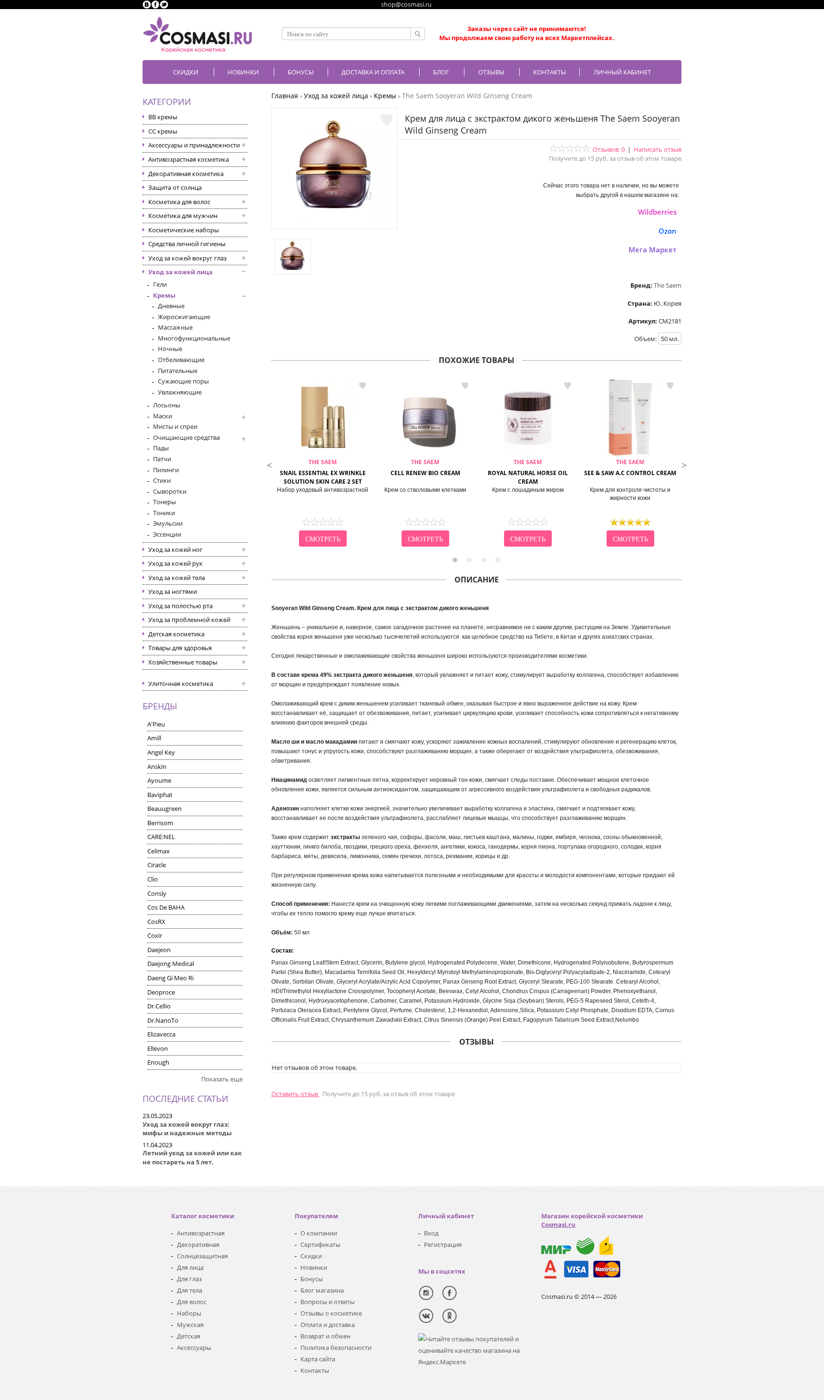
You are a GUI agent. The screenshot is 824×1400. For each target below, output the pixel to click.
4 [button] (498, 560)
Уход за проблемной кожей (189, 619)
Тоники (164, 512)
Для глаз (189, 1279)
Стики (162, 480)
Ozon (668, 231)
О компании (318, 1233)
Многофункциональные (194, 338)
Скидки (185, 72)
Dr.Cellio (159, 1006)
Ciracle (156, 865)
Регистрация (443, 1244)
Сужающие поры (183, 381)
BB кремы (162, 117)
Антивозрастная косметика (188, 159)
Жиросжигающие (184, 316)
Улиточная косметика (180, 683)
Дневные (171, 305)
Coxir (154, 935)
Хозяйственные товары (182, 662)
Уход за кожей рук (175, 563)
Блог (441, 72)
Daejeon (159, 949)
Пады (161, 448)
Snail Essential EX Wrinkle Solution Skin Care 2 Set (323, 472)
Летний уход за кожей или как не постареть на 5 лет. (192, 1157)
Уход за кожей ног (175, 549)
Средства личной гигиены (187, 243)
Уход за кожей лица (180, 272)
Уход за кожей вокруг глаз (187, 258)
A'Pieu (156, 724)
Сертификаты (320, 1244)
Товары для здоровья (180, 647)
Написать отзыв (657, 149)
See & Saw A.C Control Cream (630, 467)
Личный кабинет (622, 72)
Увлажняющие (180, 392)
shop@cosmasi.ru (406, 4)
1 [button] (455, 560)
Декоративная (198, 1244)
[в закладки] (387, 120)
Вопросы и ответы (327, 1301)
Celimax (158, 851)
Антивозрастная (201, 1233)
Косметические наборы (183, 230)
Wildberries (657, 212)
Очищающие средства (186, 437)
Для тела (189, 1290)
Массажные (175, 327)
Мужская (190, 1324)
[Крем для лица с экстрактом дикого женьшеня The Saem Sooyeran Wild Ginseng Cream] (334, 219)
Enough (158, 1062)
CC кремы (162, 131)
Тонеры (164, 502)
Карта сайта (317, 1359)
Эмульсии (168, 523)
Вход (431, 1233)
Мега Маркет (652, 249)
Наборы (189, 1313)
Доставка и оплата (372, 72)
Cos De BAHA (166, 907)
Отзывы (491, 72)
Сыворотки (169, 491)
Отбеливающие (181, 359)
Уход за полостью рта (180, 605)
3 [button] (483, 560)
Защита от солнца (175, 187)
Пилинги (166, 470)
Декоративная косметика (186, 173)
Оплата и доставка (327, 1324)
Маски (162, 416)
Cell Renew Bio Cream (425, 467)
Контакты (549, 72)
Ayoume (159, 780)
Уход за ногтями (172, 591)
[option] (322, 464)
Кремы (164, 295)
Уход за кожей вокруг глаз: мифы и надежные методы (187, 1129)
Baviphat (160, 794)
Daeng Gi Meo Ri (170, 978)
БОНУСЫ (301, 72)
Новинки (243, 72)
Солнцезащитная (202, 1256)
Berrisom (160, 823)
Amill (154, 738)
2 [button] (469, 560)
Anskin (156, 766)
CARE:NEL (161, 836)
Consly (156, 893)
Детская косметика (176, 634)
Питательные (177, 370)
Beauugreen (164, 808)
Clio (152, 879)
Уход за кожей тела (176, 577)
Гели (160, 284)
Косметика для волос (179, 201)
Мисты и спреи (175, 426)
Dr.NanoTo (162, 1020)
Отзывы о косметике (331, 1313)
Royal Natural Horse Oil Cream (528, 472)
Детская (188, 1336)
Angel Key (161, 752)
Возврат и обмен (325, 1336)
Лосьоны (166, 405)
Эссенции (167, 534)
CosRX (156, 921)
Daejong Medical (170, 963)
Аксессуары (194, 1347)
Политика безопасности (335, 1347)
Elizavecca (161, 1034)
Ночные (170, 348)
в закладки (362, 386)
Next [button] (683, 464)
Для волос (191, 1301)
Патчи (162, 459)
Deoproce (161, 992)
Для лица (190, 1267)
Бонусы (311, 1279)
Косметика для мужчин (182, 215)
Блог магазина (322, 1290)
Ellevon (157, 1048)
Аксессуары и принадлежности (194, 145)
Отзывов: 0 (609, 149)
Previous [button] (268, 464)
